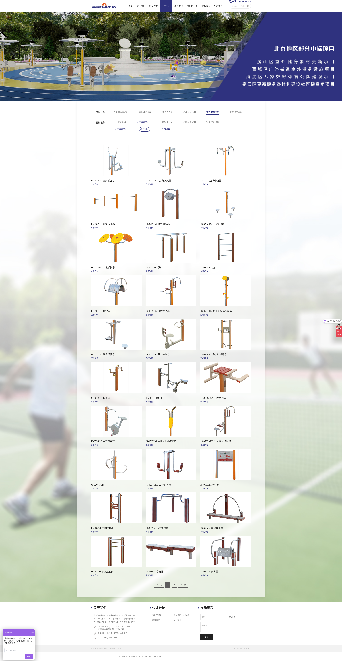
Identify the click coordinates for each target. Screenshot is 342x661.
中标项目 (218, 6)
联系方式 (206, 6)
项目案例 (178, 6)
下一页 (183, 585)
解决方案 (153, 6)
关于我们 (141, 6)
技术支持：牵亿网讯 (242, 649)
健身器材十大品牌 (181, 615)
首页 (131, 6)
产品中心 (166, 6)
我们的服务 (192, 6)
